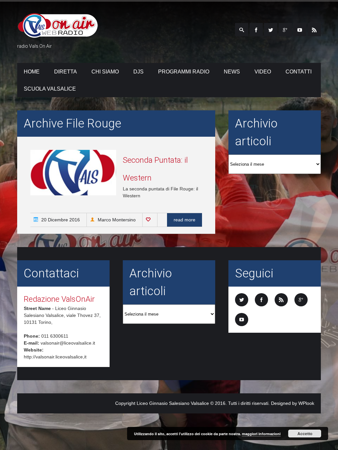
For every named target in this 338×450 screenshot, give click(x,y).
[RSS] (314, 29)
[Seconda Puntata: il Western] (73, 193)
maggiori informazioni (261, 433)
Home (32, 71)
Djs (138, 71)
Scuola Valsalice (50, 89)
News (232, 71)
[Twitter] (270, 29)
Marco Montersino (116, 219)
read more (184, 219)
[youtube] (299, 29)
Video (262, 71)
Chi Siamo (105, 71)
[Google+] (285, 29)
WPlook (306, 403)
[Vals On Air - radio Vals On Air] (58, 34)
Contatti (299, 71)
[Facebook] (256, 29)
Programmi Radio (183, 71)
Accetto (304, 433)
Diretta (65, 71)
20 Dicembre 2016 (60, 219)
